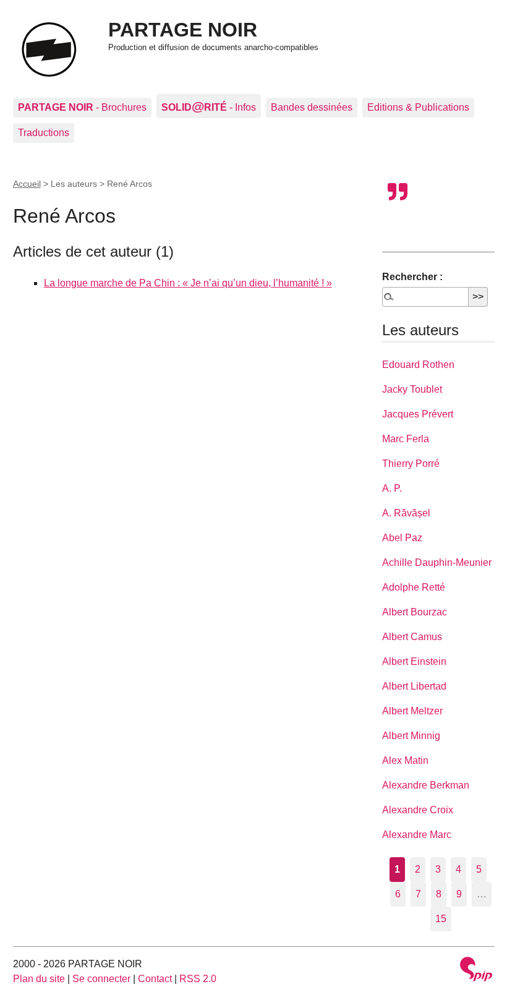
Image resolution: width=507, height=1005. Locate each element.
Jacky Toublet (412, 389)
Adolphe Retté (413, 587)
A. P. (392, 488)
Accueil (27, 184)
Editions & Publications (418, 107)
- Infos (208, 106)
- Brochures (82, 107)
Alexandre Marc (416, 834)
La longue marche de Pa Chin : (184, 283)
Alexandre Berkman (425, 785)
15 (440, 918)
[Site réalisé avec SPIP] (476, 971)
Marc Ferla (405, 439)
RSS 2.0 (197, 978)
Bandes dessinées (311, 107)
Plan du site (39, 978)
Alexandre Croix (417, 810)
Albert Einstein (414, 661)
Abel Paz (402, 537)
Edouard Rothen (418, 364)
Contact (155, 978)
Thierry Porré (411, 463)
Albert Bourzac (414, 612)
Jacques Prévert (417, 414)
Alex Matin (405, 760)
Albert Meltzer (412, 711)
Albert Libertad (414, 686)
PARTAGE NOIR (182, 30)
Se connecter (101, 978)
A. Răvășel (406, 513)
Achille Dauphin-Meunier (437, 562)
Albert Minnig (411, 735)
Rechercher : (412, 277)
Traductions (43, 132)
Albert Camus (412, 636)
